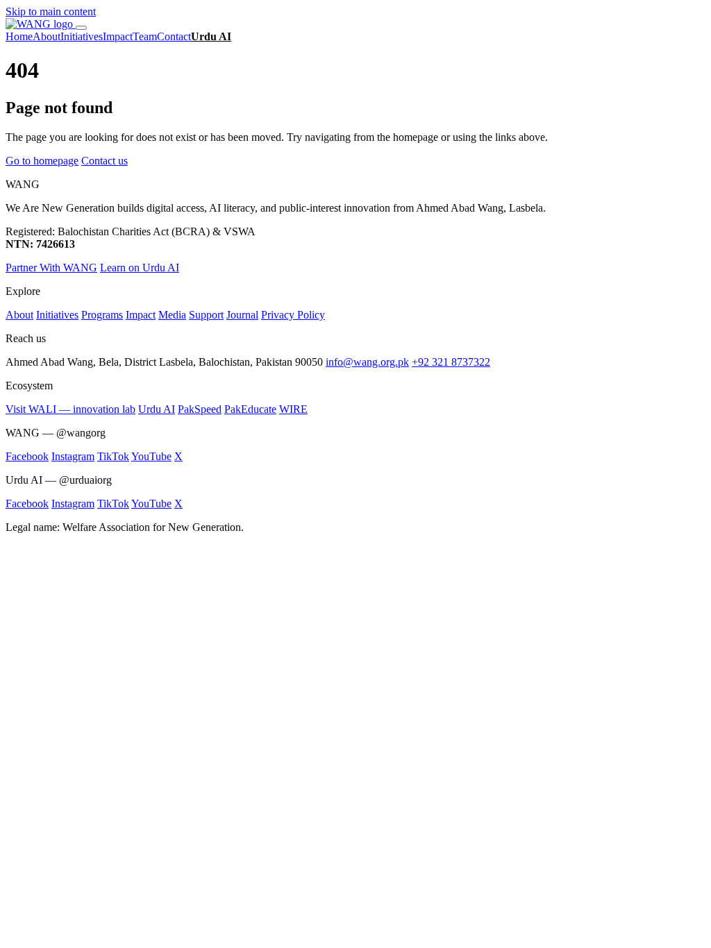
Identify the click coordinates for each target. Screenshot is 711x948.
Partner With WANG (51, 267)
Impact (118, 36)
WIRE (293, 409)
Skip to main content (51, 11)
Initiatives (81, 36)
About (46, 36)
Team (145, 36)
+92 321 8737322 (451, 362)
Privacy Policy (293, 315)
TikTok (113, 456)
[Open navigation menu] (81, 28)
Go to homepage (42, 161)
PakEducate (250, 409)
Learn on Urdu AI (139, 267)
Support (206, 315)
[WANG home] (41, 24)
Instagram (72, 456)
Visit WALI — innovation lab (70, 409)
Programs (102, 315)
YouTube (151, 456)
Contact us (104, 161)
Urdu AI (211, 36)
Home (19, 36)
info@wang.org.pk (367, 362)
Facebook (27, 456)
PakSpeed (199, 409)
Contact (174, 36)
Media (172, 315)
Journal (242, 315)
